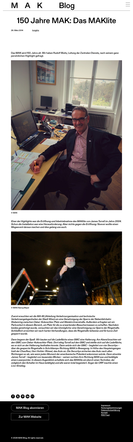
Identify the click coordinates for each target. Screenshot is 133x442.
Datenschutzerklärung (110, 410)
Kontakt (104, 412)
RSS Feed (105, 415)
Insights (35, 30)
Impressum (105, 405)
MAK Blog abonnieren (30, 408)
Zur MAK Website (30, 417)
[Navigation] (128, 4)
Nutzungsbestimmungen (111, 407)
